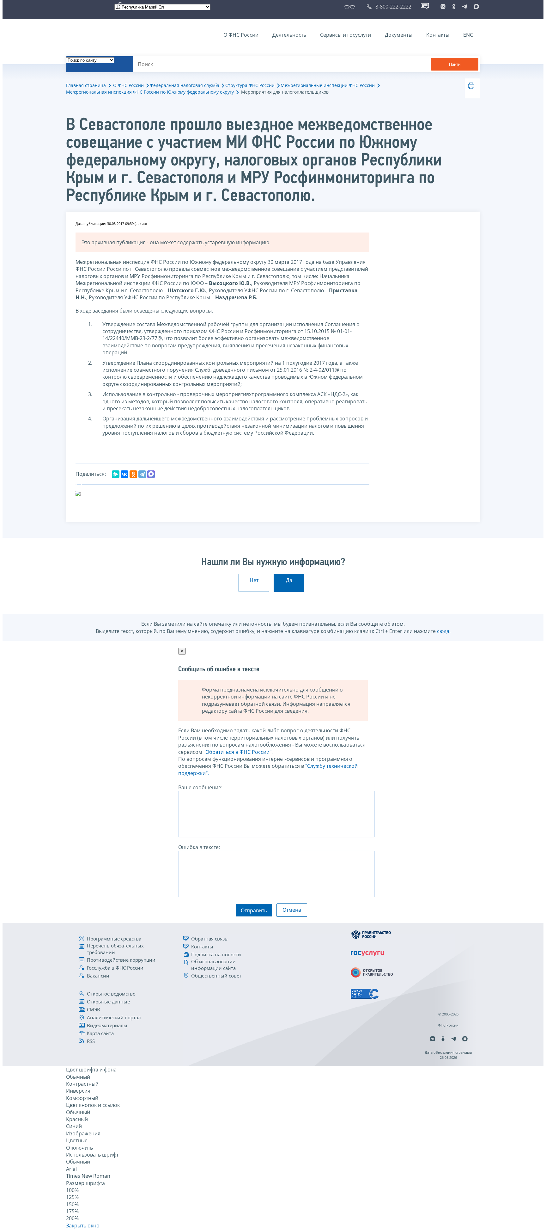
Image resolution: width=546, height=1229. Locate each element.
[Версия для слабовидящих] (350, 6)
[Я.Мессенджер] (115, 474)
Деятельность (289, 34)
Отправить (254, 910)
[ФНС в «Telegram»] (464, 6)
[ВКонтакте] (124, 474)
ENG (468, 34)
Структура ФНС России (250, 85)
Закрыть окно (83, 1225)
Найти (454, 64)
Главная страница (86, 85)
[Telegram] (142, 474)
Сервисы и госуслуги (345, 34)
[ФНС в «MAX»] (475, 6)
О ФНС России (240, 34)
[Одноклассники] (133, 474)
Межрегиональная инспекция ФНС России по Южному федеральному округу (150, 92)
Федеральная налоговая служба (184, 85)
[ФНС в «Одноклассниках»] (453, 6)
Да (289, 580)
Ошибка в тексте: (199, 847)
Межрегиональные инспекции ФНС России (328, 85)
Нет (254, 580)
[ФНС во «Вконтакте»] (443, 6)
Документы (398, 34)
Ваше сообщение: (200, 787)
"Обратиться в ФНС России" (237, 751)
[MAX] (151, 474)
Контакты (437, 34)
